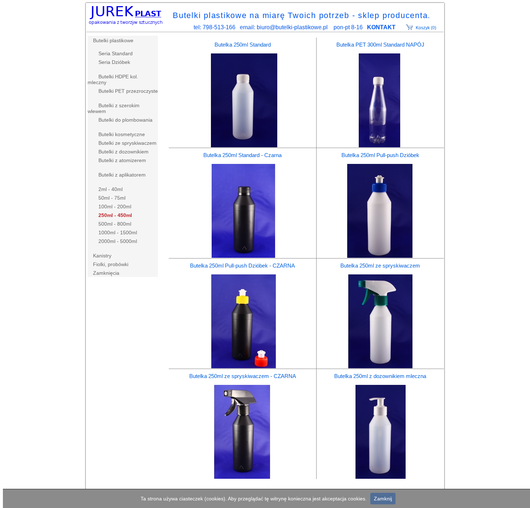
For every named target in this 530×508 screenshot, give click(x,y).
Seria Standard (115, 53)
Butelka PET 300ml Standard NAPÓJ (380, 45)
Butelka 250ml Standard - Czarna (242, 155)
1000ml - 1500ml (117, 232)
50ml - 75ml (111, 198)
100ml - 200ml (114, 206)
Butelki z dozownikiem (123, 152)
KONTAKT (381, 27)
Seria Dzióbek (114, 62)
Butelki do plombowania (125, 120)
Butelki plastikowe (113, 40)
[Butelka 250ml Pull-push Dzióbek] (380, 256)
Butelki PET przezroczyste (128, 91)
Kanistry (102, 256)
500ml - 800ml (114, 224)
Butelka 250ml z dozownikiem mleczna (380, 376)
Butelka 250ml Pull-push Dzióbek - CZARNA (242, 265)
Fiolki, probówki (110, 264)
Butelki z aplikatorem (122, 175)
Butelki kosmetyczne (121, 134)
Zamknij (383, 499)
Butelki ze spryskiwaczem (127, 143)
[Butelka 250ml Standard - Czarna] (242, 256)
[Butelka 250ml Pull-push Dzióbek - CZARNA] (242, 366)
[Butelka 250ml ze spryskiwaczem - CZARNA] (242, 477)
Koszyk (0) (426, 27)
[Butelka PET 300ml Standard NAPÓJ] (380, 145)
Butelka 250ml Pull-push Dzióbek (380, 155)
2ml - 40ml (110, 189)
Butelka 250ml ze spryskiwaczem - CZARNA (242, 376)
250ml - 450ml (115, 215)
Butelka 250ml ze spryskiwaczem (380, 265)
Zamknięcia (106, 273)
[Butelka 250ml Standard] (242, 145)
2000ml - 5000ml (117, 241)
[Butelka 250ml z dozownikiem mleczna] (380, 477)
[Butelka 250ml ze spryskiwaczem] (380, 366)
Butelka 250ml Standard (243, 45)
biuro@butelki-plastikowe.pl (292, 27)
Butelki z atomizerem (122, 160)
